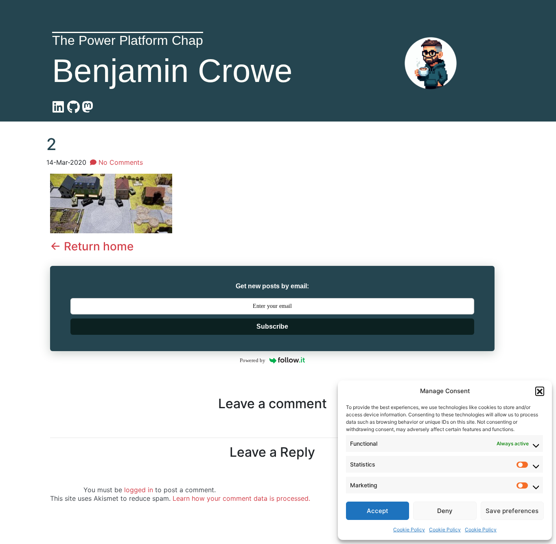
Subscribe (272, 326)
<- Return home (92, 246)
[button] (540, 391)
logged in (138, 490)
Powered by (252, 360)
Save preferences (512, 511)
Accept (377, 511)
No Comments (119, 162)
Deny (445, 511)
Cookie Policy (409, 529)
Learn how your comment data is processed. (241, 498)
